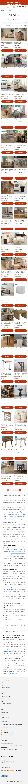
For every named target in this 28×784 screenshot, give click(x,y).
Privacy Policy (4, 712)
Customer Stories (5, 687)
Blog (2, 685)
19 (17, 490)
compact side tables (18, 524)
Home (2, 10)
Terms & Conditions (6, 715)
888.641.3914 (4, 747)
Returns (3, 698)
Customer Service (5, 696)
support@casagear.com (7, 743)
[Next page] (20, 490)
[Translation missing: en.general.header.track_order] (20, 7)
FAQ (2, 701)
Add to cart (7, 50)
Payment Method (5, 717)
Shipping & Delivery (6, 703)
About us (3, 682)
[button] (2, 6)
